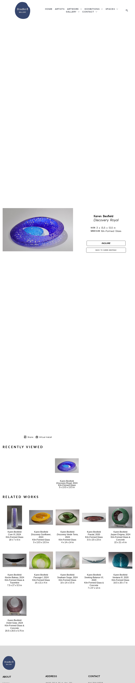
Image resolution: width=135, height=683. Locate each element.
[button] (74, 9)
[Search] (127, 10)
